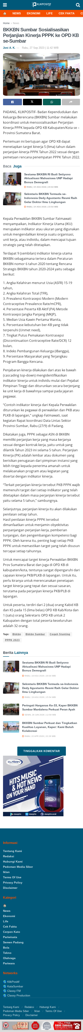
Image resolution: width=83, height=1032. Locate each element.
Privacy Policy (12, 882)
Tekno (7, 952)
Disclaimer (10, 887)
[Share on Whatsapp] (52, 102)
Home (6, 23)
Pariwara (9, 963)
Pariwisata (10, 937)
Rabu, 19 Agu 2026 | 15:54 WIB (42, 207)
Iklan (6, 872)
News (16, 13)
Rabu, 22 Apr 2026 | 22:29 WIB (40, 736)
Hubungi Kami (13, 861)
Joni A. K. (9, 47)
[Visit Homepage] (41, 5)
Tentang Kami (12, 851)
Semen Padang (13, 942)
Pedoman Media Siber (18, 866)
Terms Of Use (12, 877)
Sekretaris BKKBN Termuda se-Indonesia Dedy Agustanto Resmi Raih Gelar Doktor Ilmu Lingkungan (50, 197)
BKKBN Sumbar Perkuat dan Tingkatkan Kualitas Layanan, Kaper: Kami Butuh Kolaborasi (49, 726)
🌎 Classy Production (16, 995)
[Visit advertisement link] (41, 1025)
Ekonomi (33, 13)
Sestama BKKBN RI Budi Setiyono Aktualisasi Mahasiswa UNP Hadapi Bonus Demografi (48, 178)
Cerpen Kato (11, 931)
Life (49, 13)
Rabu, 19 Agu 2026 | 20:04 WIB (42, 187)
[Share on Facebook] (12, 102)
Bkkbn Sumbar (35, 634)
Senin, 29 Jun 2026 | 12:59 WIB (40, 715)
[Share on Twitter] (32, 102)
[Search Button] (78, 5)
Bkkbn (16, 634)
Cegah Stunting (60, 634)
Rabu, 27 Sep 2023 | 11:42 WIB (40, 47)
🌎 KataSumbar (13, 986)
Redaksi (8, 856)
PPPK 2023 (12, 640)
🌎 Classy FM (12, 990)
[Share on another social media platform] (71, 102)
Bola (6, 947)
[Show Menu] (5, 5)
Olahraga (9, 958)
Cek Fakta (67, 13)
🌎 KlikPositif (11, 981)
